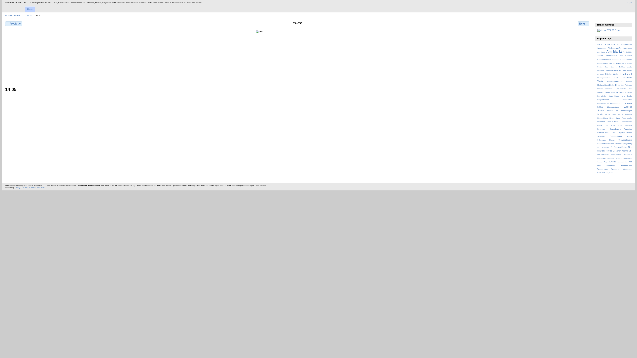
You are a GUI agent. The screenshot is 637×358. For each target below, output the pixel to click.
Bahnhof (615, 59)
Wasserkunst (602, 169)
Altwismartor (627, 48)
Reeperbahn (602, 129)
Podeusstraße (626, 122)
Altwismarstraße (614, 48)
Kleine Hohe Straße (623, 96)
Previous (15, 23)
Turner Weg (602, 162)
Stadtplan (611, 158)
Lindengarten (615, 103)
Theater (619, 158)
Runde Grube (610, 133)
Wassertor (615, 169)
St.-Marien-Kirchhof (620, 151)
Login (630, 3)
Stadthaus (628, 154)
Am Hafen (601, 52)
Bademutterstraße (604, 59)
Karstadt (628, 92)
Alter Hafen (611, 44)
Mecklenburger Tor (612, 114)
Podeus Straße (613, 122)
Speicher (618, 144)
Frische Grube (611, 74)
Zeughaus (609, 173)
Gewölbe (616, 78)
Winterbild (601, 173)
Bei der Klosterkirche (617, 63)
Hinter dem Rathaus (623, 85)
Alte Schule (601, 44)
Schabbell (601, 136)
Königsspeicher (603, 103)
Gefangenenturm (603, 78)
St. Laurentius (603, 147)
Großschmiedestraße (615, 81)
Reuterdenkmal (615, 129)
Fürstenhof (626, 74)
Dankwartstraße (611, 70)
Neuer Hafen (614, 118)
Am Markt (614, 51)
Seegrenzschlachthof (605, 144)
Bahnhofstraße (626, 59)
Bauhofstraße (602, 63)
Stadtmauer (601, 158)
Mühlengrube (627, 114)
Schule (629, 136)
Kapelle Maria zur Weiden (615, 92)
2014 (29, 15)
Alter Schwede (622, 44)
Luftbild (600, 107)
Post (620, 125)
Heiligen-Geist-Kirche (605, 85)
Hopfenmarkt (621, 89)
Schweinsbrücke (625, 140)
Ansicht (600, 56)
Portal (613, 125)
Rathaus (628, 125)
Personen (601, 122)
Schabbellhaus (616, 136)
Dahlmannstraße (625, 67)
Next (582, 23)
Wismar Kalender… (14, 15)
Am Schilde (627, 52)
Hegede (629, 81)
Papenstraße (627, 118)
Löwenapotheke (613, 107)
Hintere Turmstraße (605, 89)
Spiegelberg (627, 144)
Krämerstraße (626, 100)
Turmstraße (627, 158)
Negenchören (602, 118)
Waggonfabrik (626, 165)
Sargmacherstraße (625, 133)
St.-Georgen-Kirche (619, 147)
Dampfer (600, 70)
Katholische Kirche (605, 96)
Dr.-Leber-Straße (625, 70)
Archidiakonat (611, 56)
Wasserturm (627, 169)
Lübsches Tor (612, 111)
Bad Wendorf (626, 56)
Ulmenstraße (623, 162)
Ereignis (600, 74)
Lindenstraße (627, 103)
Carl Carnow (610, 67)
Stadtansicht (616, 154)
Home (30, 9)
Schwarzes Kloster (606, 140)
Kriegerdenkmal (603, 100)
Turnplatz (612, 162)
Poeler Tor (602, 125)
